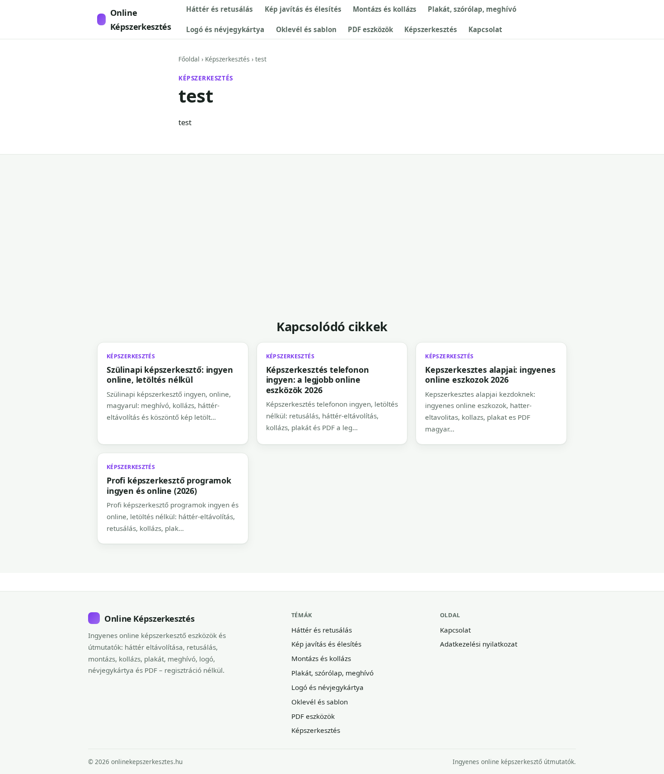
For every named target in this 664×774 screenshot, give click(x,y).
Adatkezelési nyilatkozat (478, 643)
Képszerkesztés (430, 29)
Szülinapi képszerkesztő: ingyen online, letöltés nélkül (170, 374)
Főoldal (189, 59)
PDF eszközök (370, 29)
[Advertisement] (368, 251)
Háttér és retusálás (219, 9)
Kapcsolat (485, 29)
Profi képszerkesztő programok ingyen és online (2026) (169, 485)
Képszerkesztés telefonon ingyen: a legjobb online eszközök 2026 (317, 379)
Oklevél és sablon (306, 29)
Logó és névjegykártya (225, 29)
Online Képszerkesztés (140, 19)
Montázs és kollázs (384, 9)
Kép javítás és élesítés (303, 9)
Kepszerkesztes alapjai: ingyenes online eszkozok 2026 (490, 374)
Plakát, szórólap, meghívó (472, 9)
